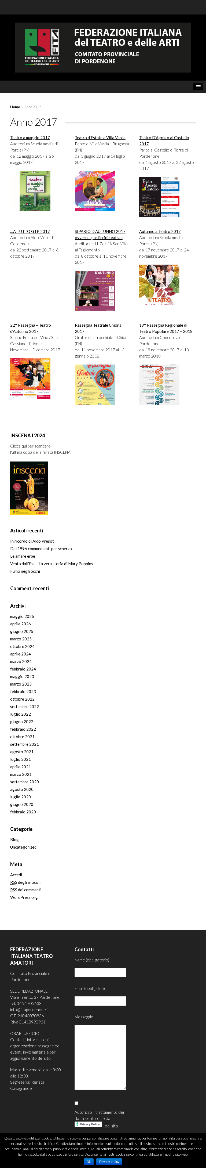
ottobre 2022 (22, 699)
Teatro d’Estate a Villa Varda (100, 137)
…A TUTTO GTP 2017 (30, 231)
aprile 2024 (20, 653)
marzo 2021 (21, 774)
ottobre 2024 (22, 646)
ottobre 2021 (22, 736)
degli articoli (25, 882)
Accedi (16, 874)
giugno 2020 (21, 804)
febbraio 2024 (23, 668)
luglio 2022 (20, 714)
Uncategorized (23, 847)
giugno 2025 (21, 631)
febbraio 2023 (23, 691)
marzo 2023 (21, 684)
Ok (89, 1162)
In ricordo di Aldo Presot (32, 541)
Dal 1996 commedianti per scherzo (41, 548)
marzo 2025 (21, 638)
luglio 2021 (20, 759)
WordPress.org (24, 897)
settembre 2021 (24, 744)
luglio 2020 (20, 796)
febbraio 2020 (23, 811)
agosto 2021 (22, 751)
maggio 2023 (22, 676)
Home (15, 107)
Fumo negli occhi (25, 571)
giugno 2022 (21, 721)
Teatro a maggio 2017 (30, 137)
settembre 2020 (24, 781)
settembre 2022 (24, 706)
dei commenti (25, 889)
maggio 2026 (22, 616)
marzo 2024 (21, 661)
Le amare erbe (22, 556)
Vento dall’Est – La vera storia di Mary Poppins (51, 563)
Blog (14, 839)
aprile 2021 (20, 766)
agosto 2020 (22, 789)
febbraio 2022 (23, 729)
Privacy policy (109, 1162)
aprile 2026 (20, 623)
